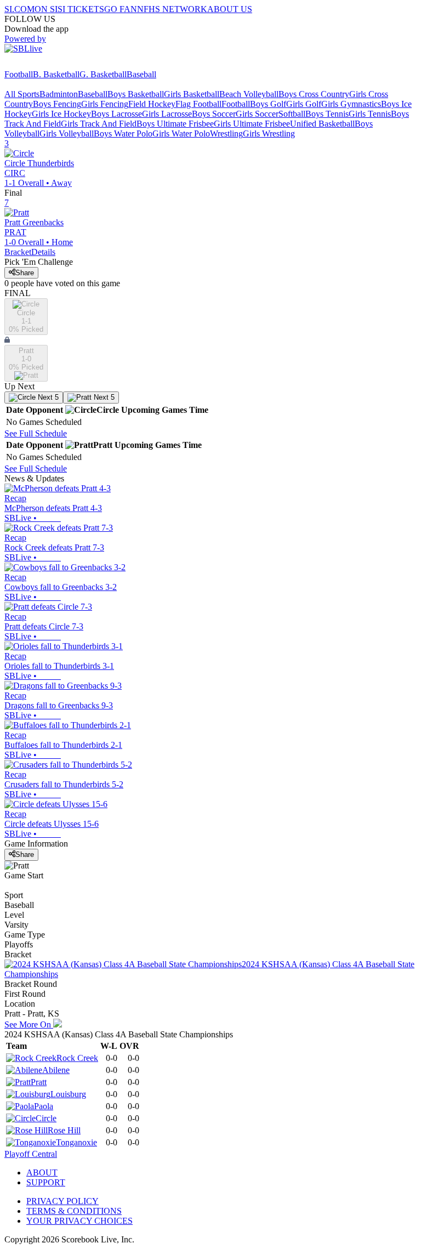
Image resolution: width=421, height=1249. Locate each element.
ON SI (46, 9)
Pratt (39, 1082)
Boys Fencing (57, 104)
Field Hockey (151, 104)
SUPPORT (45, 1182)
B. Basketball (56, 74)
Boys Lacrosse (116, 113)
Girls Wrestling (269, 133)
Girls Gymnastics (351, 104)
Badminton (58, 94)
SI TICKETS (81, 9)
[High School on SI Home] (46, 64)
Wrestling (226, 133)
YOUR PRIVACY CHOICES (79, 1220)
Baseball (141, 74)
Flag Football (198, 104)
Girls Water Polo (181, 133)
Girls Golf (303, 104)
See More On (28, 1024)
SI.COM (19, 9)
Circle (46, 1118)
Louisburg (68, 1094)
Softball (291, 113)
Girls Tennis (370, 113)
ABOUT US (229, 9)
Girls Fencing (104, 104)
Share (24, 273)
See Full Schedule (35, 433)
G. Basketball (103, 74)
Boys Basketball (135, 94)
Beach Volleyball (248, 94)
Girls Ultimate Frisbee (252, 123)
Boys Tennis (327, 113)
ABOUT (42, 1172)
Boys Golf (268, 104)
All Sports (21, 94)
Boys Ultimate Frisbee (175, 123)
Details (43, 252)
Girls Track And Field (98, 123)
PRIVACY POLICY (62, 1201)
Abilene (56, 1070)
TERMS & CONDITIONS (74, 1211)
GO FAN (120, 9)
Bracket (17, 252)
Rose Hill (64, 1130)
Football (18, 74)
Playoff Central (30, 1154)
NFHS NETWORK (172, 9)
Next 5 (47, 397)
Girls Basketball (191, 94)
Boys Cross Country (313, 94)
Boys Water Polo (123, 133)
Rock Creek (77, 1058)
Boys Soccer (214, 113)
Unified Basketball (322, 123)
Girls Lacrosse (167, 113)
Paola (43, 1106)
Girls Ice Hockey (61, 113)
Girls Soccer (257, 113)
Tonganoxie (76, 1142)
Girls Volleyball (66, 133)
